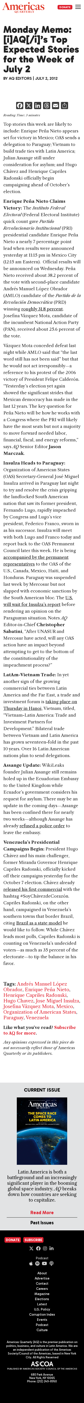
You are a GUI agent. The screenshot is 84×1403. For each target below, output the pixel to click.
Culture (42, 1330)
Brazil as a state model (39, 923)
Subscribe (33, 1240)
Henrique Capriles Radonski (35, 995)
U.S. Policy (42, 1309)
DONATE (65, 7)
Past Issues (42, 1222)
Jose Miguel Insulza (57, 1001)
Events (42, 1320)
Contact (42, 1284)
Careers (42, 1289)
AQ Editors (20, 78)
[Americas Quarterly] (23, 7)
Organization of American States (39, 1012)
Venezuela (37, 1017)
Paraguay (13, 1017)
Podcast (42, 1258)
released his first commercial (32, 889)
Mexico (64, 1006)
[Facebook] (19, 106)
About (42, 1273)
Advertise (42, 1278)
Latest (42, 1304)
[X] (28, 106)
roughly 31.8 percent (42, 309)
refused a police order (42, 825)
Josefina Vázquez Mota (28, 1006)
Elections (42, 1299)
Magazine (42, 1294)
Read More (42, 1212)
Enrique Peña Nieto (47, 989)
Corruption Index (42, 1315)
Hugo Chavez (18, 1001)
